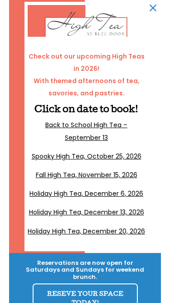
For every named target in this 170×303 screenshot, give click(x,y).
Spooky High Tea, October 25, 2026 (86, 156)
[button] (153, 8)
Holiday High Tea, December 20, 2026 (86, 231)
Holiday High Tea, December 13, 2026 (86, 212)
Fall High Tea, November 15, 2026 (86, 174)
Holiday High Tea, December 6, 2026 (86, 193)
